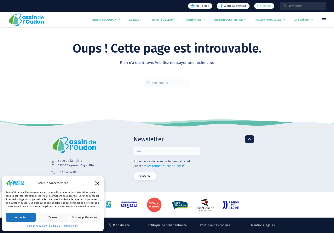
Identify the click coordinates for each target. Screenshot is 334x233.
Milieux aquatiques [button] (268, 19)
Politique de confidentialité (63, 226)
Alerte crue (202, 6)
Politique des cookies (215, 225)
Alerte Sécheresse (235, 6)
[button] (98, 183)
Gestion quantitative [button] (228, 19)
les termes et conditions (164, 166)
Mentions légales (263, 225)
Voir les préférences (84, 217)
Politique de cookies (36, 226)
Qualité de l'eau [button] (162, 19)
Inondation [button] (193, 19)
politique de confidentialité (167, 225)
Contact (266, 6)
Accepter (20, 217)
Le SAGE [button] (134, 19)
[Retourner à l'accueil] (26, 19)
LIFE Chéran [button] (301, 19)
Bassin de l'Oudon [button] (104, 19)
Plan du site (121, 225)
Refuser (53, 217)
